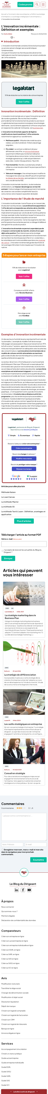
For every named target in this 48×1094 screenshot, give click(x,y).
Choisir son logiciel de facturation (14, 1015)
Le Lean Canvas (8, 497)
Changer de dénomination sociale (14, 993)
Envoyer (8, 558)
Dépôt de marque (8, 1006)
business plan (38, 128)
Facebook (23, 890)
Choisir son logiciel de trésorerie (14, 1024)
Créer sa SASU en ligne (10, 963)
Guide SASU (6, 1071)
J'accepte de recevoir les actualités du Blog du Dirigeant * (23, 551)
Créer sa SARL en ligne (10, 954)
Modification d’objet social (12, 997)
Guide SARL (6, 1076)
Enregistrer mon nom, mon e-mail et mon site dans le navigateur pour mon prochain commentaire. (22, 852)
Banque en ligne (7, 1029)
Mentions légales (8, 916)
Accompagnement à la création (14, 1049)
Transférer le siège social (11, 988)
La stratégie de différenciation (20, 674)
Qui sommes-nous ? (9, 911)
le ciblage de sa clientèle (15, 178)
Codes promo (25, 4)
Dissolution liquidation (10, 1002)
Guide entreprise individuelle (12, 1062)
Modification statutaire (10, 984)
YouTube (29, 890)
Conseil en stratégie (14, 773)
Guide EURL (6, 1067)
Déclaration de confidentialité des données (18, 920)
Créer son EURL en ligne (10, 950)
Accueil (3, 14)
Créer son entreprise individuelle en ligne (17, 945)
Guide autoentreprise (9, 1058)
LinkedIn (17, 890)
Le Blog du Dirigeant (6, 4)
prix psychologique (32, 151)
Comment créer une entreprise (18, 14)
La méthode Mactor (10, 502)
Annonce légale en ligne (10, 1033)
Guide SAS (5, 1080)
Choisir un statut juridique (11, 1054)
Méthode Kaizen (8, 492)
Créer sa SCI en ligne (9, 968)
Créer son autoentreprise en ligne (14, 941)
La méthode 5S (8, 506)
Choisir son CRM (8, 1020)
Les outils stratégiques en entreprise (23, 724)
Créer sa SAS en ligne (9, 959)
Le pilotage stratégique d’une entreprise (26, 16)
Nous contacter (7, 907)
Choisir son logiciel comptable (13, 1011)
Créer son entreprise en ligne (12, 936)
